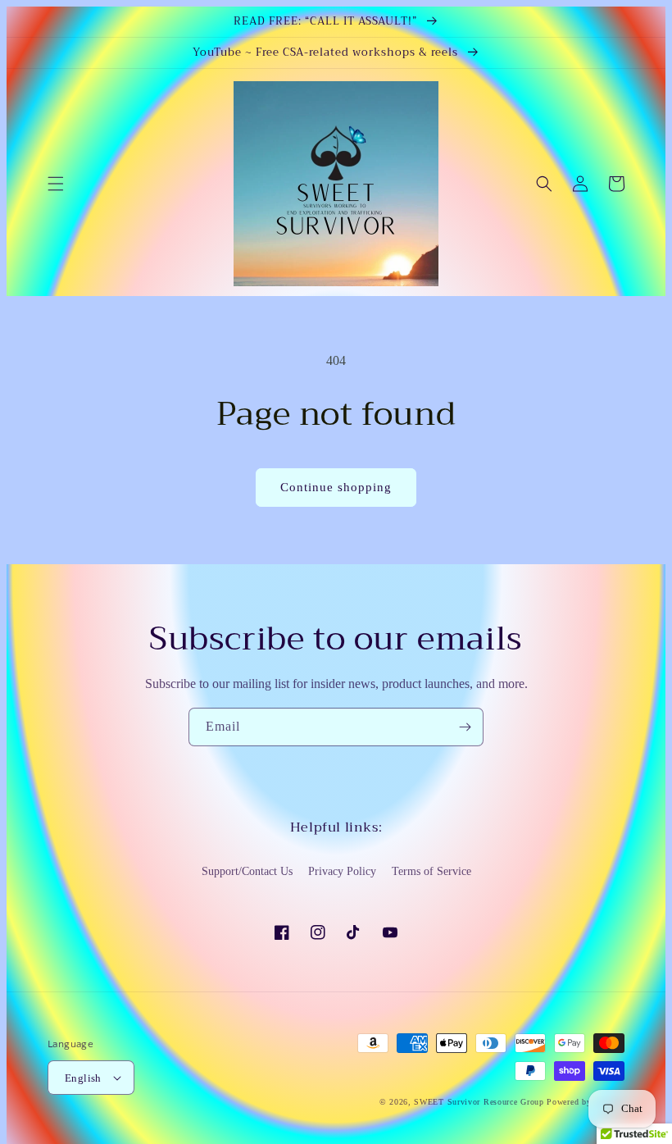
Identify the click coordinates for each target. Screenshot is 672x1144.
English (83, 1078)
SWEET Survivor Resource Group (478, 1101)
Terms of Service (431, 871)
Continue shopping (336, 487)
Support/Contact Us (247, 871)
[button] (56, 184)
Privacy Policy (342, 871)
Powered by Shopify (585, 1101)
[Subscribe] (465, 727)
